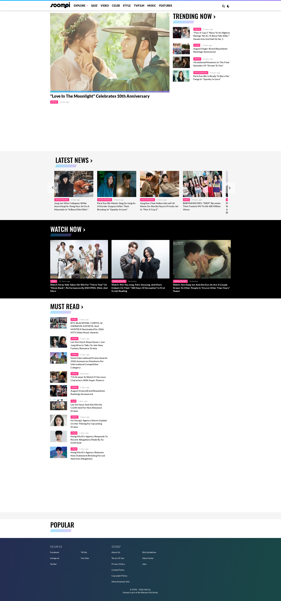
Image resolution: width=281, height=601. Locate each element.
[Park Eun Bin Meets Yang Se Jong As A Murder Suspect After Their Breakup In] (116, 184)
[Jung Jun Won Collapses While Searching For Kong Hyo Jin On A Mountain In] (73, 184)
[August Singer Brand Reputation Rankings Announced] (181, 48)
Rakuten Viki (146, 592)
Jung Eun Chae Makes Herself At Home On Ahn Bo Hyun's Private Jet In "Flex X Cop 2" (159, 206)
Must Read (64, 306)
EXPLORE (79, 5)
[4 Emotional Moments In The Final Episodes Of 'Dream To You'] (181, 62)
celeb (74, 433)
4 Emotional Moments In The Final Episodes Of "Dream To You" (211, 64)
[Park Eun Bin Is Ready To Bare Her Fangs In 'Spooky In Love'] (181, 76)
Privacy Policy (118, 564)
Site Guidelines (149, 552)
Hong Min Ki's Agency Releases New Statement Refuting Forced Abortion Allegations (88, 455)
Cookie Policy (118, 570)
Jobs (144, 564)
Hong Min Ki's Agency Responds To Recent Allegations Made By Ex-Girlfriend (89, 439)
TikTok (84, 552)
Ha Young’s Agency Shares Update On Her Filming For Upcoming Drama (89, 423)
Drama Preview (201, 72)
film (73, 401)
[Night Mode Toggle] (228, 6)
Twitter (53, 564)
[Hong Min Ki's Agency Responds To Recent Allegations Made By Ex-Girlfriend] (58, 436)
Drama (54, 102)
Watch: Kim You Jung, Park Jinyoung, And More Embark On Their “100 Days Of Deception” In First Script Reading (138, 287)
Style (127, 5)
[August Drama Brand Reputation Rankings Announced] (58, 391)
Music (151, 5)
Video (105, 5)
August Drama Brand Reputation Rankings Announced (88, 392)
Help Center (148, 558)
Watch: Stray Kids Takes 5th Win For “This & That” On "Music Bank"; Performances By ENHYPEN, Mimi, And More (79, 287)
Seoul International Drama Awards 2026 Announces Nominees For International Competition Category (89, 362)
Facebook (54, 552)
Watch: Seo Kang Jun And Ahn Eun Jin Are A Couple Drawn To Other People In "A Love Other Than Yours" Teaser (201, 287)
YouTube (85, 558)
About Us (116, 552)
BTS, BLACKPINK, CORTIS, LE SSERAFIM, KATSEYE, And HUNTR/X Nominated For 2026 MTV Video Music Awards (87, 327)
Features (165, 5)
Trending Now (192, 16)
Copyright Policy (119, 575)
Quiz (94, 5)
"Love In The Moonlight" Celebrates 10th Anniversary (100, 96)
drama (74, 338)
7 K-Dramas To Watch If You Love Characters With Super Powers (88, 379)
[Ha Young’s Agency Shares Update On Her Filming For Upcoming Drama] (58, 420)
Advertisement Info (121, 581)
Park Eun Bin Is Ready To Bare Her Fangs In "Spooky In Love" (211, 78)
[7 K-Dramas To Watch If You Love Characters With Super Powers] (58, 377)
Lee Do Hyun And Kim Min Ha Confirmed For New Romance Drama (86, 407)
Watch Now (66, 229)
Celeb (116, 5)
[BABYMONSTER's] (202, 184)
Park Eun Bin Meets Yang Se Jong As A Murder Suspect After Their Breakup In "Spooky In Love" (116, 206)
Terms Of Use (118, 558)
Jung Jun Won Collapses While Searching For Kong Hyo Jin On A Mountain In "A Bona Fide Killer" (71, 206)
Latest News (72, 160)
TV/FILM (139, 5)
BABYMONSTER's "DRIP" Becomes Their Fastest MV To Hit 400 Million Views (202, 206)
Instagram (54, 558)
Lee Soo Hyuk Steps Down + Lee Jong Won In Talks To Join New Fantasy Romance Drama (88, 345)
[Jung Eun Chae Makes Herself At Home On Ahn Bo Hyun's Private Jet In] (159, 184)
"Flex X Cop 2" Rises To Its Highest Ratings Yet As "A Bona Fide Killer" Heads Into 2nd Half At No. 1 (211, 35)
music (74, 319)
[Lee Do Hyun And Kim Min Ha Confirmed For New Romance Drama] (58, 404)
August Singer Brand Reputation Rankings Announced (210, 50)
